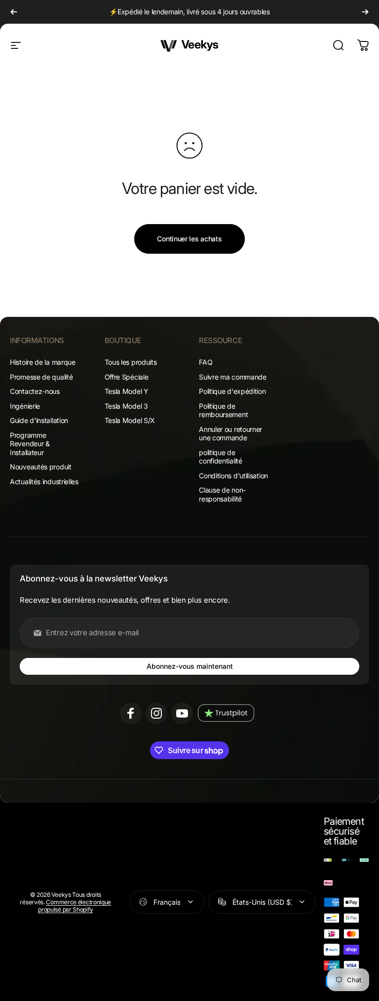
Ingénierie (25, 406)
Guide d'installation (39, 420)
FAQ (205, 362)
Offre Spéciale (127, 377)
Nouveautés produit (41, 466)
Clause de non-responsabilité (222, 494)
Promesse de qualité (41, 377)
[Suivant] (365, 12)
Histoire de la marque (43, 362)
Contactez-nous (35, 391)
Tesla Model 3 (126, 406)
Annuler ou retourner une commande (230, 433)
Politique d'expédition (232, 391)
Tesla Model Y (127, 391)
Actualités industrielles (44, 481)
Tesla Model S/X (130, 420)
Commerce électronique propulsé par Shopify (74, 905)
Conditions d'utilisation (233, 475)
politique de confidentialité (220, 456)
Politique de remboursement (223, 410)
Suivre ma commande (232, 377)
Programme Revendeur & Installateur (30, 444)
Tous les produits (131, 362)
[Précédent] (14, 12)
